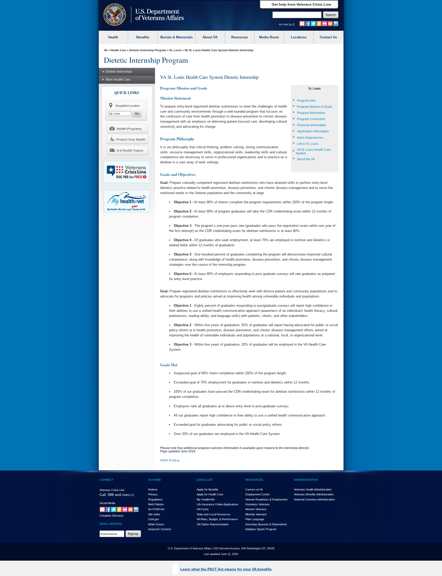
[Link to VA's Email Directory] (302, 23)
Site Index (154, 514)
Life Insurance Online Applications (217, 504)
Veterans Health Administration (313, 489)
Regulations (155, 499)
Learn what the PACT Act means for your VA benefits (226, 569)
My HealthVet (206, 499)
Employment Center (257, 494)
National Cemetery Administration (314, 499)
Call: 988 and (110, 495)
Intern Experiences (310, 138)
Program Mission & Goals (314, 107)
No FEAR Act (156, 509)
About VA (210, 37)
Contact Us (328, 37)
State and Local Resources (213, 514)
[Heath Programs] (127, 128)
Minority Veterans (256, 514)
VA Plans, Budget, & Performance (217, 519)
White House (156, 524)
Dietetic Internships (119, 71)
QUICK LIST (205, 479)
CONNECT (107, 479)
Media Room (269, 37)
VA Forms (203, 509)
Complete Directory (112, 515)
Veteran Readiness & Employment (266, 499)
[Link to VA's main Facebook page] (308, 23)
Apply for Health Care (210, 494)
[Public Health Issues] (127, 139)
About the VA (306, 159)
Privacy (153, 494)
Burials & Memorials (176, 37)
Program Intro (306, 100)
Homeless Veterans (257, 504)
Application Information (313, 131)
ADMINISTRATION (306, 479)
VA (105, 50)
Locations (298, 37)
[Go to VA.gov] (142, 15)
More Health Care (118, 79)
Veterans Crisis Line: (112, 490)
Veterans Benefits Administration (314, 494)
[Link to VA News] (319, 23)
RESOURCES (254, 479)
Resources (239, 37)
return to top (169, 460)
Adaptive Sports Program (261, 529)
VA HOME (154, 479)
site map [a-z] (286, 24)
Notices (153, 489)
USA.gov (153, 519)
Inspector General (159, 529)
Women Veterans (256, 509)
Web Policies (156, 504)
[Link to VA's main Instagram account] (336, 23)
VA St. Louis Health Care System (313, 151)
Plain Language (254, 519)
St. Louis (175, 50)
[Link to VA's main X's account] (113, 509)
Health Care (118, 50)
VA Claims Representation (213, 524)
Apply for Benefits (207, 489)
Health (113, 37)
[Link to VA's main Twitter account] (313, 23)
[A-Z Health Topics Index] (127, 150)
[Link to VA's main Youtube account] (330, 23)
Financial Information (311, 125)
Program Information (311, 113)
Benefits (142, 37)
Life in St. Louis (307, 144)
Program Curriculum (311, 119)
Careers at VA (254, 489)
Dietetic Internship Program (147, 50)
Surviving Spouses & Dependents (266, 524)
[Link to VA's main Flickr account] (324, 23)
